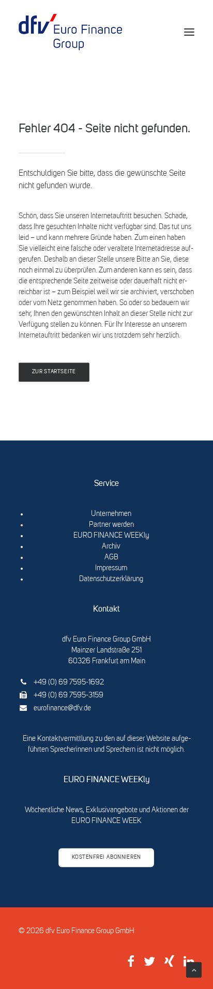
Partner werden (111, 524)
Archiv (111, 546)
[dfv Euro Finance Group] (70, 32)
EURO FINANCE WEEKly (111, 535)
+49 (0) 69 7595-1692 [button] (69, 682)
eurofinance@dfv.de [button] (62, 708)
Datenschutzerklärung (111, 579)
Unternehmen (111, 514)
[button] (189, 32)
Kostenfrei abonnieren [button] (106, 857)
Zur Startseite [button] (54, 372)
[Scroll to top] (194, 969)
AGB (111, 557)
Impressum (111, 568)
